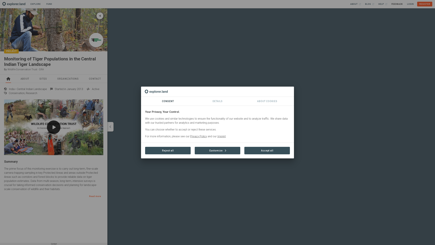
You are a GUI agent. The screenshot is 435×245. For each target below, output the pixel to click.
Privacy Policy (198, 136)
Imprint (221, 136)
